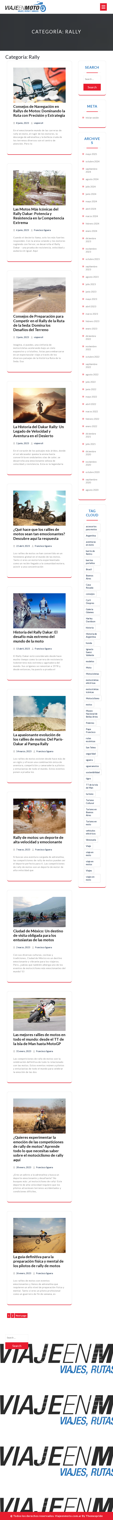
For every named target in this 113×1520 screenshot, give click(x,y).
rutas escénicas (90, 740)
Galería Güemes (90, 611)
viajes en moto (90, 878)
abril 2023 (91, 306)
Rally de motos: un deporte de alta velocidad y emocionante (38, 839)
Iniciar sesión (92, 117)
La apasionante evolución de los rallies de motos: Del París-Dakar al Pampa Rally (38, 739)
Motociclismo (92, 698)
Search (92, 87)
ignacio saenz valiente (96, 1376)
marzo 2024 (92, 216)
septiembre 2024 (43, 1345)
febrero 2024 (92, 223)
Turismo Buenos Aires (96, 1418)
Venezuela (91, 839)
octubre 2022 (92, 356)
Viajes (89, 870)
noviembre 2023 (43, 1386)
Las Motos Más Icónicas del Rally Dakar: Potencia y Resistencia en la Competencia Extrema (38, 216)
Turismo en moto (91, 823)
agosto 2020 (92, 489)
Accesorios (96, 1336)
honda (89, 643)
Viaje (88, 846)
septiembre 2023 (43, 1394)
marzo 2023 (92, 313)
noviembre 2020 (43, 1494)
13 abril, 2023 (23, 648)
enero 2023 (91, 328)
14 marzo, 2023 (23, 751)
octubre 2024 (92, 161)
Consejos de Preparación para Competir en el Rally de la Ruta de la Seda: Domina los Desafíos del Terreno (38, 323)
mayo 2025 (91, 154)
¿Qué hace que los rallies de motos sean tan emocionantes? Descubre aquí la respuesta (39, 533)
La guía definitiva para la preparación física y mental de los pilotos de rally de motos (38, 1261)
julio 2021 (91, 444)
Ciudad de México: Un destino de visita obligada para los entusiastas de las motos (38, 935)
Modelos (96, 1389)
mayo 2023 (91, 299)
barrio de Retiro (90, 552)
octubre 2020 (92, 472)
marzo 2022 (92, 411)
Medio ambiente (96, 1384)
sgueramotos (92, 766)
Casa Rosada (89, 586)
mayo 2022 (91, 396)
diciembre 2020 (91, 453)
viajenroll (38, 123)
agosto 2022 (92, 374)
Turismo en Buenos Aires (91, 812)
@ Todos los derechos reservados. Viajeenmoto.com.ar (45, 1515)
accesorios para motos (91, 528)
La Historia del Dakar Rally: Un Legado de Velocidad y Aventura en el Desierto (38, 431)
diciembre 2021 (91, 435)
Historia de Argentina (91, 635)
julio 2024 (91, 186)
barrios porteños (90, 561)
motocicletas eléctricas (92, 681)
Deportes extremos (96, 1349)
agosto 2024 (92, 179)
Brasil (89, 569)
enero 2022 (91, 426)
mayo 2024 (91, 201)
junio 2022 (91, 389)
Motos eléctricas (96, 1401)
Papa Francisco (90, 730)
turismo (89, 794)
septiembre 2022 (43, 1444)
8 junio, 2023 (22, 123)
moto (96, 1393)
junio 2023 (91, 291)
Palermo (90, 723)
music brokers (96, 1405)
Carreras (96, 1340)
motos (89, 704)
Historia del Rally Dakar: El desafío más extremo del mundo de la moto (35, 636)
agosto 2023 (92, 276)
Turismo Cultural (90, 801)
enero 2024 (91, 230)
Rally (96, 1409)
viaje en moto (89, 853)
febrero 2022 (92, 418)
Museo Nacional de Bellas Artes (92, 713)
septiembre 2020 (43, 1502)
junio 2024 (91, 193)
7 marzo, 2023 (23, 849)
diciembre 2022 (91, 337)
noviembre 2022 (43, 1436)
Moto (89, 667)
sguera (89, 760)
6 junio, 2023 (22, 230)
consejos (90, 594)
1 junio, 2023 (22, 443)
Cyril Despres (90, 601)
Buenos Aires (89, 577)
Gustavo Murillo (96, 1368)
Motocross (96, 1397)
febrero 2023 (92, 321)
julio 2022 (91, 381)
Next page (21, 1315)
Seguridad (96, 1413)
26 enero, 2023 (23, 1273)
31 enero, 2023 (23, 1051)
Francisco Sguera (42, 230)
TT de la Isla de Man (92, 786)
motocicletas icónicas (92, 690)
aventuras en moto (91, 543)
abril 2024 (91, 208)
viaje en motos (89, 863)
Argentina (91, 535)
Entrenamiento (96, 1353)
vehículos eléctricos (91, 832)
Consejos (96, 1345)
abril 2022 (91, 404)
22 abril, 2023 (23, 546)
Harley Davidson (90, 620)
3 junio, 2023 (22, 337)
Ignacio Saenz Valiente (90, 652)
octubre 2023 (92, 259)
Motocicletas (92, 673)
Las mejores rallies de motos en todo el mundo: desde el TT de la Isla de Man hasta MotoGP (39, 1039)
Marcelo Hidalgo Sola (96, 1380)
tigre (88, 778)
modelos (90, 661)
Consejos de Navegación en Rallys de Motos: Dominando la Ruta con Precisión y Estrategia (39, 110)
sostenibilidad (93, 772)
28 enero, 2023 (23, 1167)
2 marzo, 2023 (23, 947)
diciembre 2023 (91, 240)
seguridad (91, 753)
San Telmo (91, 747)
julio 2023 (91, 284)
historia (90, 627)
